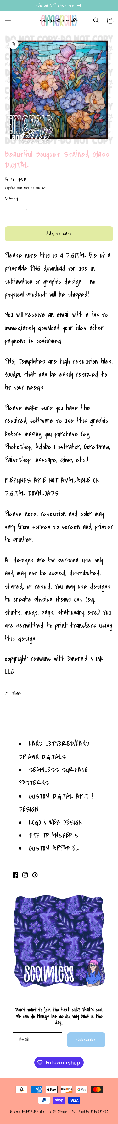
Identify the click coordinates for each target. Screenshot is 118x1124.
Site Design (59, 1111)
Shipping (10, 188)
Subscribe (86, 1040)
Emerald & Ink (33, 1111)
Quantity (11, 198)
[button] (8, 20)
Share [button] (16, 693)
